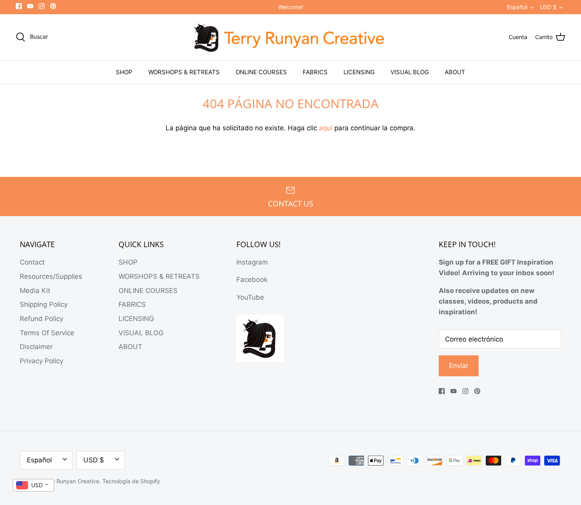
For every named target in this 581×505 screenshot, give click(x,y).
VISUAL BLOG (409, 72)
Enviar (458, 366)
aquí (325, 128)
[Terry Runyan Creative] (290, 37)
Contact (32, 262)
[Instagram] (42, 6)
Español (517, 7)
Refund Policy (41, 319)
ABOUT (455, 72)
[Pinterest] (53, 6)
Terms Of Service (47, 333)
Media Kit (35, 291)
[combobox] (33, 485)
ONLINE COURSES (261, 72)
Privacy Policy (41, 361)
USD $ (548, 7)
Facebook (252, 279)
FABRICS (315, 72)
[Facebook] (19, 6)
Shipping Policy (44, 304)
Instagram (252, 262)
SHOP (124, 72)
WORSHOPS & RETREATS (184, 72)
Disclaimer (36, 347)
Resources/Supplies (51, 276)
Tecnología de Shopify (131, 481)
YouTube (250, 297)
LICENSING (359, 72)
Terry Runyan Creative (70, 481)
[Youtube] (30, 6)
